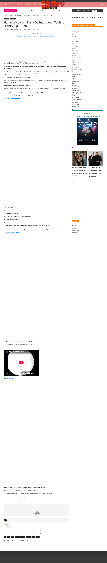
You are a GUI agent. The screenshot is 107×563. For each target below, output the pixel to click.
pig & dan (28, 536)
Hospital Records (76, 57)
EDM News (83, 1)
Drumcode (74, 52)
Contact (74, 234)
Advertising (75, 232)
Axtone (73, 34)
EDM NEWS (11, 15)
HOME (79, 1)
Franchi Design (58, 560)
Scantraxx (74, 88)
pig (23, 536)
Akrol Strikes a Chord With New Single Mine (60, 10)
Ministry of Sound (76, 69)
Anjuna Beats (75, 31)
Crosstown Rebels (77, 45)
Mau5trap (74, 67)
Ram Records (75, 81)
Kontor (73, 62)
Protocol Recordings (77, 80)
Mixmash (74, 71)
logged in (13, 543)
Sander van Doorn (77, 87)
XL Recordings (75, 106)
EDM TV (5, 15)
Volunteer (74, 227)
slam (33, 536)
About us (74, 225)
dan (8, 536)
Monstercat (75, 73)
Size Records (75, 90)
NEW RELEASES (96, 1)
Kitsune (74, 60)
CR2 (73, 43)
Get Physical (75, 55)
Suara (73, 95)
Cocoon (74, 39)
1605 (73, 29)
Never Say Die (75, 76)
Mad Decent (75, 66)
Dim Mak (74, 48)
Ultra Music (75, 102)
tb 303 (37, 536)
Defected (74, 46)
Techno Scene (75, 97)
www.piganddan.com (9, 526)
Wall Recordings (76, 104)
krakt (12, 536)
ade (5, 536)
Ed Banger (74, 53)
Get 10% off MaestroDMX (87, 116)
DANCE (101, 1)
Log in (5, 1)
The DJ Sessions (76, 99)
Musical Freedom (76, 74)
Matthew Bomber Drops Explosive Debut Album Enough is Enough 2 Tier (23, 10)
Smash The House (76, 92)
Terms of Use (75, 230)
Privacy (74, 228)
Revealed (74, 85)
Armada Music (75, 33)
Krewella (74, 64)
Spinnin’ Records (76, 94)
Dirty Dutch (75, 50)
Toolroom (74, 101)
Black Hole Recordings (78, 38)
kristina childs (18, 536)
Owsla (73, 78)
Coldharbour (75, 41)
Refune (73, 83)
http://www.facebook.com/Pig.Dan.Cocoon (15, 528)
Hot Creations (75, 59)
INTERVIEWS (89, 1)
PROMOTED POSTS (43, 4)
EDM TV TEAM (10, 29)
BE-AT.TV (74, 36)
